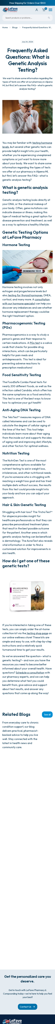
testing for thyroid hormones (24, 295)
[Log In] (36, 10)
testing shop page (37, 633)
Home (5, 27)
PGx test (35, 343)
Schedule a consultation (30, 672)
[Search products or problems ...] (49, 17)
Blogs (14, 27)
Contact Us (25, 1006)
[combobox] (27, 18)
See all (47, 714)
